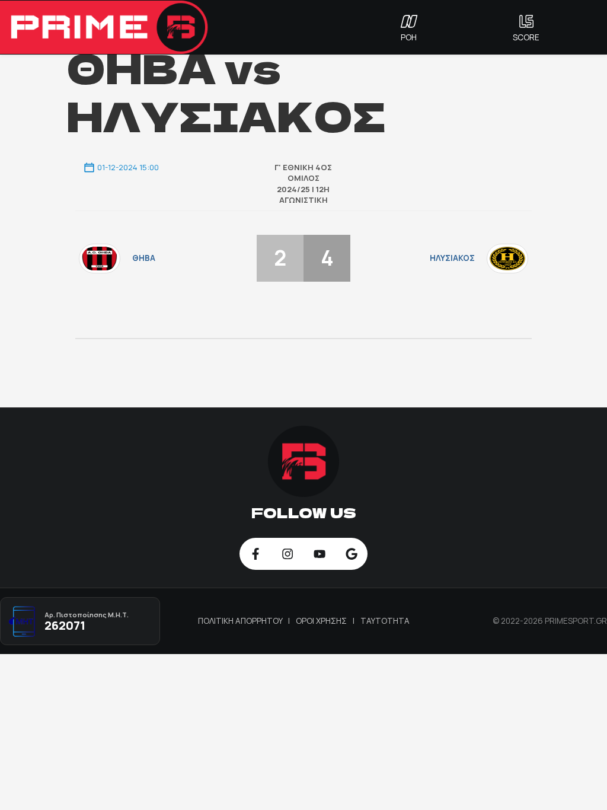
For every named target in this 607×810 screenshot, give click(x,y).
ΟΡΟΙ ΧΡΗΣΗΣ (322, 621)
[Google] (352, 554)
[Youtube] (320, 554)
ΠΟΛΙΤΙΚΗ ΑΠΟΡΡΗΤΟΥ (241, 621)
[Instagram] (287, 554)
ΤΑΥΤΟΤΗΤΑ (385, 621)
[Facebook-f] (255, 554)
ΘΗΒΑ (143, 258)
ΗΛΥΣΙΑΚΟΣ (452, 258)
